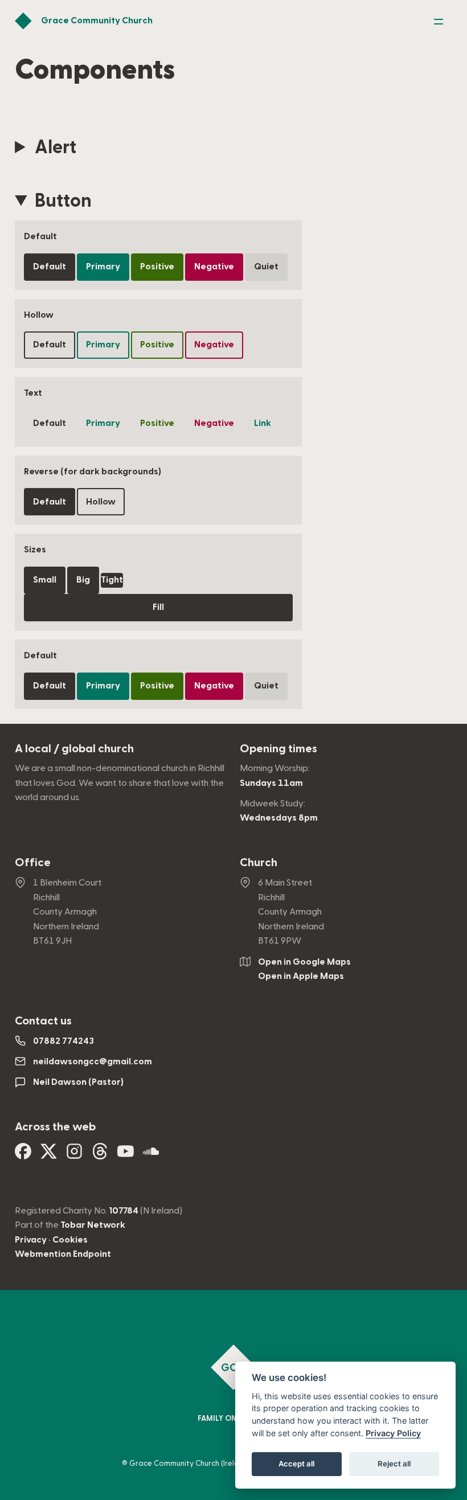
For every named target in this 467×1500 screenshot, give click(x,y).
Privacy (31, 1239)
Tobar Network (92, 1224)
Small (44, 579)
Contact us (43, 1021)
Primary (103, 266)
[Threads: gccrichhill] (100, 1155)
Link (262, 423)
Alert (55, 147)
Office (33, 862)
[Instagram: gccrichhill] (74, 1155)
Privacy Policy (393, 1433)
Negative (214, 266)
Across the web (55, 1127)
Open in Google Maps (304, 961)
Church (258, 862)
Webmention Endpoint (63, 1254)
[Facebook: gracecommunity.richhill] (23, 1155)
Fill (158, 607)
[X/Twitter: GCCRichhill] (48, 1155)
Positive (157, 266)
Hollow (101, 501)
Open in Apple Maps (301, 976)
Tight (112, 579)
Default (49, 266)
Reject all (394, 1463)
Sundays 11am (271, 783)
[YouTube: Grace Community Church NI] (125, 1155)
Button (63, 201)
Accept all (296, 1463)
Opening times (278, 749)
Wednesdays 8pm (279, 817)
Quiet (266, 266)
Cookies (70, 1239)
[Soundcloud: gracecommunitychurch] (151, 1155)
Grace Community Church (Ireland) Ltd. (197, 1464)
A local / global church (74, 749)
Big (83, 579)
